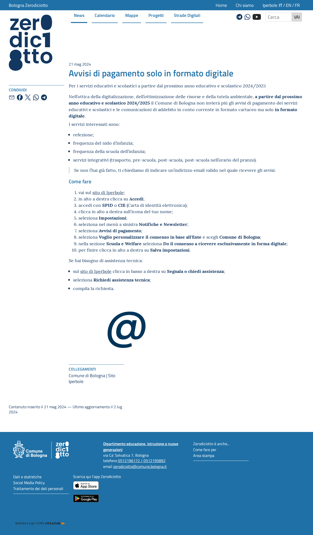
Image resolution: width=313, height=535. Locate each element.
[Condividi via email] (12, 97)
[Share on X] (28, 97)
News (79, 15)
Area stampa (203, 455)
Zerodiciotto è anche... (211, 443)
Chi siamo (245, 5)
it (280, 5)
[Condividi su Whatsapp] (36, 97)
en (288, 5)
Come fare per (204, 449)
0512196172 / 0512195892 (142, 460)
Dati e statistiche (27, 476)
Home (221, 5)
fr (297, 5)
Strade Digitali (187, 15)
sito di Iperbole (108, 192)
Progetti (156, 15)
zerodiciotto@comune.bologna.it (140, 466)
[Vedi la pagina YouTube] (257, 16)
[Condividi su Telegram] (44, 97)
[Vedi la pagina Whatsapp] (247, 16)
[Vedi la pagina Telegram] (239, 16)
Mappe (131, 15)
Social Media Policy (29, 482)
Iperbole (270, 5)
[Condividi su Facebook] (20, 97)
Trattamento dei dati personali (38, 488)
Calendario (105, 15)
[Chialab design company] (40, 519)
